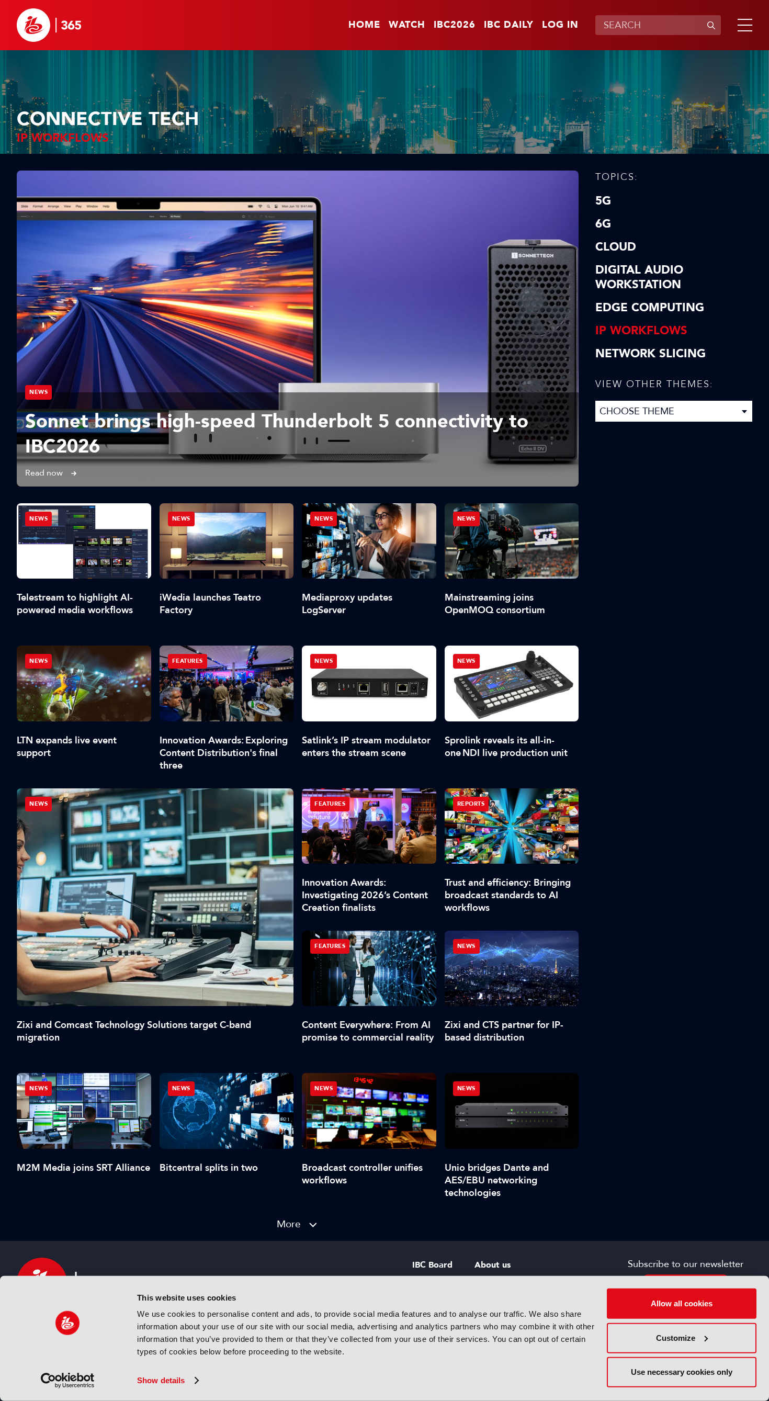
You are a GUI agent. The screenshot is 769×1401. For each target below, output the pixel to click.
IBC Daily (509, 25)
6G (603, 224)
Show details (161, 1380)
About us (492, 1265)
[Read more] (298, 329)
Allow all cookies (682, 1303)
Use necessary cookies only (681, 1372)
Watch (407, 25)
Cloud (615, 247)
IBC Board (432, 1265)
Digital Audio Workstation (639, 277)
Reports (471, 804)
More (289, 1223)
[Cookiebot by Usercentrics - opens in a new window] (68, 1380)
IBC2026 (455, 25)
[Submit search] (711, 25)
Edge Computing (649, 307)
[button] (742, 25)
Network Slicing (650, 353)
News (38, 392)
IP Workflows (641, 330)
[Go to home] (49, 25)
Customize (675, 1337)
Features (187, 661)
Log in (560, 25)
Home (364, 25)
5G (603, 201)
